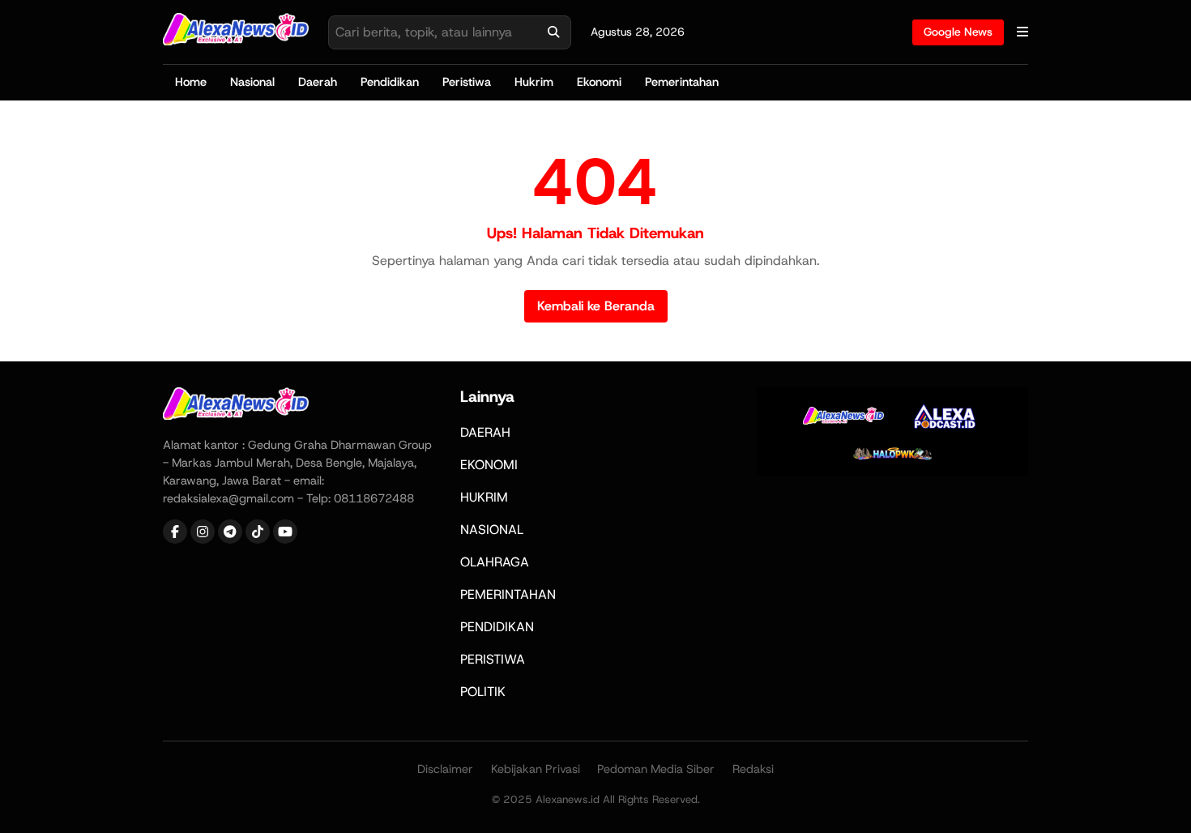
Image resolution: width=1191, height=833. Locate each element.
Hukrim (533, 82)
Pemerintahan (682, 82)
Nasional (252, 82)
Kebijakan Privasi (535, 769)
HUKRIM (484, 497)
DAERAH (485, 432)
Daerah (317, 82)
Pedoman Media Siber (656, 769)
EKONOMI (489, 464)
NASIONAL (491, 529)
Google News (958, 31)
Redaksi (753, 769)
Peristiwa (466, 82)
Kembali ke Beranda (596, 305)
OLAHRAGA (494, 561)
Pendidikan (390, 82)
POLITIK (483, 691)
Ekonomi (599, 82)
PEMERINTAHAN (508, 594)
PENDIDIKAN (497, 626)
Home (191, 82)
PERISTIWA (492, 659)
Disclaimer (445, 769)
